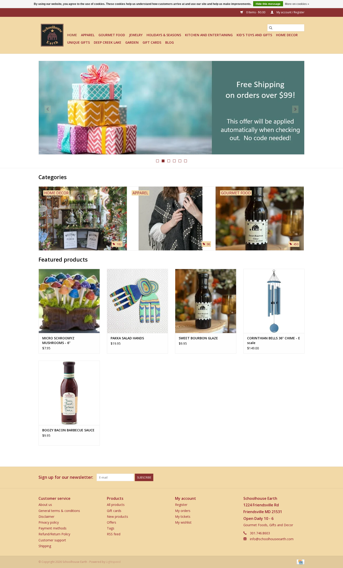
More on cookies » (297, 4)
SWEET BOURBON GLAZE (198, 338)
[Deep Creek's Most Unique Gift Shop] (52, 35)
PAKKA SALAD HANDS (127, 338)
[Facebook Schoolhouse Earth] (275, 477)
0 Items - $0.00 (255, 12)
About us (45, 504)
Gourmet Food (111, 35)
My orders (182, 510)
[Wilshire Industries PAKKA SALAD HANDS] (137, 301)
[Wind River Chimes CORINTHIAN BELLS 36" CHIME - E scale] (274, 301)
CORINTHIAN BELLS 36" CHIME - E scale (273, 340)
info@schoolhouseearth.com (272, 539)
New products (117, 516)
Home (72, 35)
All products (116, 504)
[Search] (270, 28)
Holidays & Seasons (164, 35)
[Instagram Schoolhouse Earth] (300, 477)
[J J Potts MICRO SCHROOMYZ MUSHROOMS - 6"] (69, 301)
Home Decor (287, 35)
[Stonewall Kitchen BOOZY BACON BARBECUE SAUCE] (69, 393)
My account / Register (290, 12)
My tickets (182, 516)
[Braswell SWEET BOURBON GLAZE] (205, 301)
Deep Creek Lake (107, 42)
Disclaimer (46, 516)
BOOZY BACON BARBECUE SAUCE (68, 430)
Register (181, 504)
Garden (132, 42)
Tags (110, 528)
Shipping (44, 546)
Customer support (52, 540)
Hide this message (268, 4)
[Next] (295, 109)
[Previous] (48, 109)
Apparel (87, 35)
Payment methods (52, 528)
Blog (169, 42)
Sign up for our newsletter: (65, 477)
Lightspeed (113, 562)
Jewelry (136, 35)
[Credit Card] (299, 562)
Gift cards (152, 42)
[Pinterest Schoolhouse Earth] (292, 477)
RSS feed (113, 534)
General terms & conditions (59, 510)
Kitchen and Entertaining (209, 35)
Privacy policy (48, 522)
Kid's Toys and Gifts (254, 35)
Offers (111, 522)
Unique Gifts (78, 42)
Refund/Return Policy (54, 534)
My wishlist (183, 522)
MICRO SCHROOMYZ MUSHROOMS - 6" (58, 340)
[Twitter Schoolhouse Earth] (284, 477)
